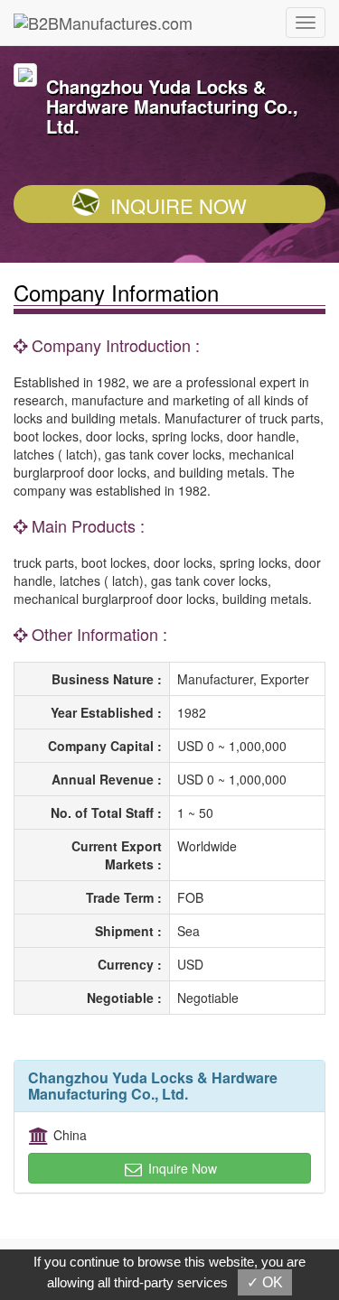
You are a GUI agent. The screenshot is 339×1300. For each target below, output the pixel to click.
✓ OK (265, 1282)
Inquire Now (178, 205)
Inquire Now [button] (181, 1168)
